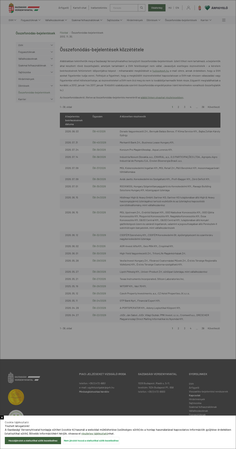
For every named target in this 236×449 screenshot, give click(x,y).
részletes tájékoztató (94, 433)
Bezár (2, 417)
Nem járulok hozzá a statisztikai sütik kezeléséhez (91, 440)
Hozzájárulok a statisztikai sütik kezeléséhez (33, 440)
